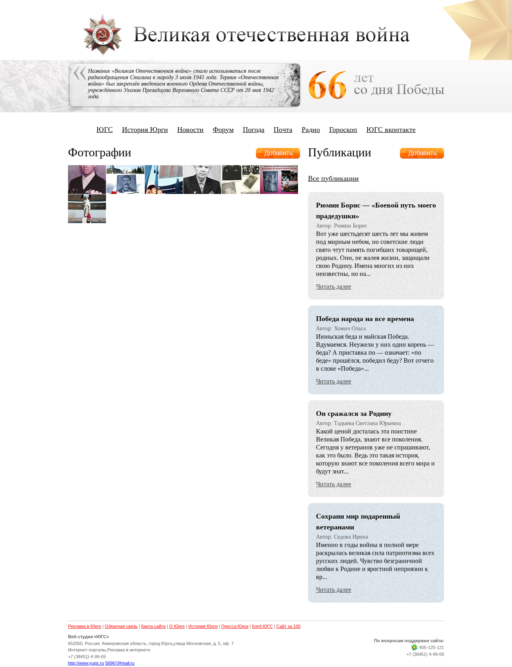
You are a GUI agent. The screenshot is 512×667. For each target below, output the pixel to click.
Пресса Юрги (234, 626)
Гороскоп (343, 130)
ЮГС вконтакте (391, 130)
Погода (253, 130)
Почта (283, 130)
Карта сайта (153, 626)
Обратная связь (121, 626)
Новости (190, 130)
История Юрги (145, 130)
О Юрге (177, 626)
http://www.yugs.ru (86, 663)
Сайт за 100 (288, 626)
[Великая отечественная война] (256, 56)
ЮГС (104, 130)
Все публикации (333, 178)
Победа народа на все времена (365, 319)
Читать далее (333, 286)
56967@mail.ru (119, 663)
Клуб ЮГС (262, 626)
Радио (311, 130)
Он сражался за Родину (354, 413)
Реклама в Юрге (84, 626)
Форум (223, 130)
